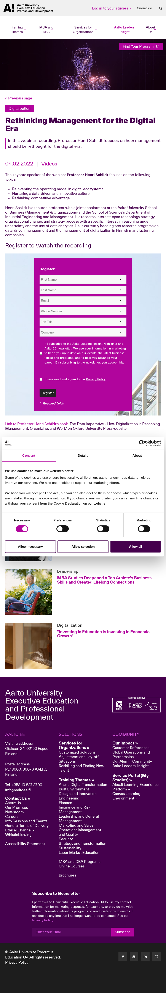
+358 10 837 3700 (27, 785)
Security (66, 839)
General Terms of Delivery (27, 825)
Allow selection (83, 546)
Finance (65, 803)
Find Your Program (139, 46)
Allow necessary (30, 546)
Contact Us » (17, 798)
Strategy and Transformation (82, 843)
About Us (13, 803)
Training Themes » (76, 779)
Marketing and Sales (76, 825)
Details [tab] (83, 455)
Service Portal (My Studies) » (130, 777)
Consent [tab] (28, 455)
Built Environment (74, 789)
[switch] (62, 528)
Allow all (135, 546)
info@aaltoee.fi (18, 790)
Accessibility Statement (25, 844)
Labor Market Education (79, 852)
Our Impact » (125, 743)
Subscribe (122, 932)
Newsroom (14, 812)
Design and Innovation (78, 794)
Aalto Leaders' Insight (124, 29)
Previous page (20, 98)
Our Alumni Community (132, 761)
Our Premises (16, 807)
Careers (11, 816)
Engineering (69, 798)
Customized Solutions (77, 752)
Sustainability (70, 848)
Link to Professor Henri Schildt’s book (36, 424)
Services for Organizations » (74, 745)
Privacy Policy (17, 962)
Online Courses (72, 866)
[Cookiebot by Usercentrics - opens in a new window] (142, 443)
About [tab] (137, 455)
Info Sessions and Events (26, 821)
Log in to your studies (110, 8)
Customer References (130, 748)
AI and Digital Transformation (83, 784)
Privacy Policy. (43, 920)
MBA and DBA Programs (79, 861)
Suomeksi (144, 8)
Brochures (67, 875)
